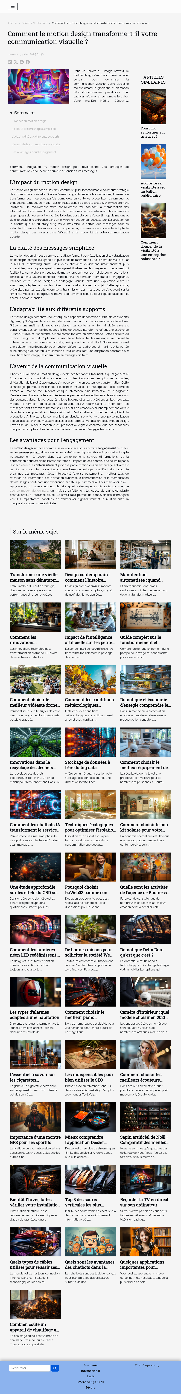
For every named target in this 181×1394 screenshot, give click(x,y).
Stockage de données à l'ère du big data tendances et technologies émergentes (90, 770)
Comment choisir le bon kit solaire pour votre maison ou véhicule (144, 830)
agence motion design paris (29, 490)
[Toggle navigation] (13, 6)
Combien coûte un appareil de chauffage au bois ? (34, 1329)
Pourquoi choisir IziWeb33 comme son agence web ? (86, 892)
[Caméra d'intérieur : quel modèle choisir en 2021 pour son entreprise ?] (145, 991)
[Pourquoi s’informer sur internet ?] (153, 106)
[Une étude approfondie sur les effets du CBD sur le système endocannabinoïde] (35, 866)
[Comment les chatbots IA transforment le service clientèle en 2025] (35, 804)
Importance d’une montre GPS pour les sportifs (35, 1139)
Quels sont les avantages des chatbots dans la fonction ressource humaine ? (90, 1270)
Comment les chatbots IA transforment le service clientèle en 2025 (35, 830)
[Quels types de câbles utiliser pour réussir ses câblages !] (35, 1241)
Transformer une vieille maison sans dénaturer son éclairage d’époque (33, 580)
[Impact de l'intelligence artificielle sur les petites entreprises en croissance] (90, 617)
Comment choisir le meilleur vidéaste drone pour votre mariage (33, 705)
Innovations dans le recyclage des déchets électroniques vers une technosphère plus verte (34, 770)
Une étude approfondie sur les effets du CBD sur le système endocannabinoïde (34, 895)
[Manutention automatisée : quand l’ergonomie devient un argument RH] (145, 554)
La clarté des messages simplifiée (34, 129)
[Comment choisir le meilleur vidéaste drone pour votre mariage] (35, 679)
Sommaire (24, 112)
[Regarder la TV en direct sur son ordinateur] (145, 1179)
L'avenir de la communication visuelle (36, 144)
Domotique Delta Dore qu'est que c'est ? (141, 952)
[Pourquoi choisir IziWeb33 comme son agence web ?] (90, 866)
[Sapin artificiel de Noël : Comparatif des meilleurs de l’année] (145, 1116)
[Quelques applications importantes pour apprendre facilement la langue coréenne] (145, 1241)
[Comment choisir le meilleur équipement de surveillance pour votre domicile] (145, 741)
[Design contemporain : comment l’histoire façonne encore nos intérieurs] (90, 554)
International (90, 1371)
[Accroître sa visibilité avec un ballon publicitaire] (153, 161)
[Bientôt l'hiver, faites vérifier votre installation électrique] (35, 1179)
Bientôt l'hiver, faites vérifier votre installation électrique (35, 1205)
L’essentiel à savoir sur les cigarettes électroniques (32, 1080)
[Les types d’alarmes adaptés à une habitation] (35, 991)
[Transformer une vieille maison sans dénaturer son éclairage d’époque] (35, 554)
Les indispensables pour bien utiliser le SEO (89, 1077)
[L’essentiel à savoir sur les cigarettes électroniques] (35, 1054)
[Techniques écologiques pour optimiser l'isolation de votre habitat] (90, 804)
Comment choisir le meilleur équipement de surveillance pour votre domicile (144, 770)
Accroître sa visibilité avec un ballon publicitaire (153, 189)
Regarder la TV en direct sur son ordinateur (144, 1202)
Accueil (12, 23)
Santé (90, 1376)
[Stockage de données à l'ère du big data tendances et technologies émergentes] (90, 741)
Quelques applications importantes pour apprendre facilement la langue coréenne (144, 1270)
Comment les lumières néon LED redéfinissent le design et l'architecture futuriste (35, 958)
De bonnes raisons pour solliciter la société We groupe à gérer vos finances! (88, 958)
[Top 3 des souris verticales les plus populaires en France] (90, 1179)
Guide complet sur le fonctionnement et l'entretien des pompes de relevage (145, 645)
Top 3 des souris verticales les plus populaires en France (86, 1205)
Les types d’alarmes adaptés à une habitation (34, 1014)
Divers (90, 1387)
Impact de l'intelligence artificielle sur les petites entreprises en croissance (90, 642)
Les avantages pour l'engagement (34, 152)
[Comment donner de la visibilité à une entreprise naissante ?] (153, 220)
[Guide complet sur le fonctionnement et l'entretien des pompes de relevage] (145, 617)
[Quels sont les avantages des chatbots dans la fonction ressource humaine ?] (90, 1241)
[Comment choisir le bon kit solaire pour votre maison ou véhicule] (145, 804)
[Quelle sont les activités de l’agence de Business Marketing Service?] (145, 866)
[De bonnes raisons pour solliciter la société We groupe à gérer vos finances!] (90, 929)
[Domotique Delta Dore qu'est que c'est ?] (145, 929)
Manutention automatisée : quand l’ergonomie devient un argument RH (143, 582)
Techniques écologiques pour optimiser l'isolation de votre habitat (90, 830)
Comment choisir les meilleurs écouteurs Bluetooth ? (141, 1080)
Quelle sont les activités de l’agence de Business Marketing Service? (144, 892)
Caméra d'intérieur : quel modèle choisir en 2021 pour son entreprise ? (144, 1017)
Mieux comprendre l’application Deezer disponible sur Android (88, 1142)
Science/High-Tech (34, 23)
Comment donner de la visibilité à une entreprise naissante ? (153, 250)
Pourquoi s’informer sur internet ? (153, 132)
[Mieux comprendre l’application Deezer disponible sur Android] (90, 1116)
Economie (91, 1365)
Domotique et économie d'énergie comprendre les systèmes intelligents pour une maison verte (145, 707)
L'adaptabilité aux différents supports (36, 136)
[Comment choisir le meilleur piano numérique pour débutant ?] (90, 991)
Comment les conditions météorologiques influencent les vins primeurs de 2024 (89, 707)
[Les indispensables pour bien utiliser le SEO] (90, 1054)
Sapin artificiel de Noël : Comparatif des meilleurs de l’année (145, 1142)
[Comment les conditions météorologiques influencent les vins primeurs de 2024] (90, 679)
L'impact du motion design (29, 121)
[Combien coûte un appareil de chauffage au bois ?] (35, 1304)
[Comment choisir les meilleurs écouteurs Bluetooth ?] (145, 1054)
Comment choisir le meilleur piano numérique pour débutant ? (84, 1020)
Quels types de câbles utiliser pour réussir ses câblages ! (33, 1267)
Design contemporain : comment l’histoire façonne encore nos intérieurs (87, 582)
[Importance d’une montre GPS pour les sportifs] (35, 1116)
